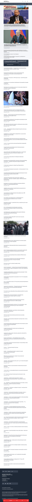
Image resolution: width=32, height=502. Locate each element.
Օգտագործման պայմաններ (6, 487)
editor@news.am (4, 476)
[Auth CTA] (27, 1)
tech (12, 471)
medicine (9, 471)
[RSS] (19, 65)
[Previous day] (5, 65)
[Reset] (15, 65)
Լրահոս (10, 500)
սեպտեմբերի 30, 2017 (10, 64)
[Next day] (17, 65)
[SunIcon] (25, 1)
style (6, 471)
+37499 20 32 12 (4, 475)
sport (3, 471)
